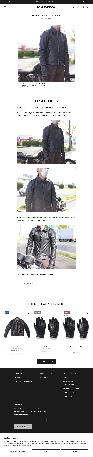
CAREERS (17, 377)
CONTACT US (67, 381)
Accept (45, 451)
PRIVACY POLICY (68, 392)
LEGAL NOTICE (68, 396)
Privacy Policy (26, 445)
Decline (74, 451)
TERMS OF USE (68, 385)
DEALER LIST (45, 377)
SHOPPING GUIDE (69, 374)
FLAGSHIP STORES (47, 374)
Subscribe (22, 427)
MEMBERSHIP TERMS (70, 388)
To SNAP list (46, 362)
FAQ (64, 377)
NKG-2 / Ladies (76, 346)
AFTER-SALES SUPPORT (23, 381)
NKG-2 (46, 346)
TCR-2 (17, 346)
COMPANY (18, 374)
